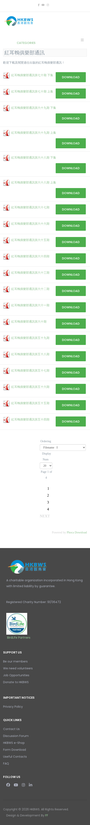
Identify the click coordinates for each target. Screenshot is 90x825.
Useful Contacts (15, 757)
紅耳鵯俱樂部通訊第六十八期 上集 (33, 182)
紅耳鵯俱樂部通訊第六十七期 (30, 207)
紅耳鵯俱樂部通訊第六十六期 (30, 223)
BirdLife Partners (18, 637)
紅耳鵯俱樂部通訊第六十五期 (30, 240)
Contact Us (11, 729)
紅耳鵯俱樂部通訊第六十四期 (30, 256)
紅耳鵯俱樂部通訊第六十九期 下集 (33, 107)
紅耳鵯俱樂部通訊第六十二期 (30, 289)
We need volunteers (18, 668)
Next (45, 516)
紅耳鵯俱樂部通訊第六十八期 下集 (33, 157)
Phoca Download (77, 532)
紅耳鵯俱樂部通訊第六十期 (28, 321)
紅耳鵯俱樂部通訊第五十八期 (30, 354)
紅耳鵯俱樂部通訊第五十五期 (30, 403)
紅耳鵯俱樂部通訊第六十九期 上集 (33, 132)
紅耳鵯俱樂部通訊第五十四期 (30, 419)
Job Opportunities (16, 675)
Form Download (14, 750)
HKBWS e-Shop (14, 743)
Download (71, 77)
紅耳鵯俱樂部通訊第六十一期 (30, 305)
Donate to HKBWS (16, 682)
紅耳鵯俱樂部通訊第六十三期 (30, 272)
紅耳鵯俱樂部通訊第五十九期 (30, 337)
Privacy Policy (13, 707)
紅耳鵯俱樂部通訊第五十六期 (30, 386)
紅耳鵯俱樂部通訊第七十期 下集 (32, 75)
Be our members (15, 661)
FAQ (6, 763)
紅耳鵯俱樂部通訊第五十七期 (30, 370)
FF (46, 815)
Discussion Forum (16, 736)
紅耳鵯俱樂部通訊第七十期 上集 (32, 91)
